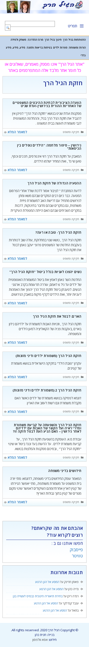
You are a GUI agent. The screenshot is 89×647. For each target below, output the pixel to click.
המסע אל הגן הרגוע (47, 582)
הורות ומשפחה (77, 47)
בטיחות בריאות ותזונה (39, 47)
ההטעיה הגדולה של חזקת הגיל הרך (54, 183)
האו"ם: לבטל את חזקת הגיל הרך (57, 316)
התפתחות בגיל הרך (74, 39)
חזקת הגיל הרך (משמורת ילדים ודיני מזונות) (48, 356)
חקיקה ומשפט (71, 132)
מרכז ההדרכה (35, 39)
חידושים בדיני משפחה (64, 471)
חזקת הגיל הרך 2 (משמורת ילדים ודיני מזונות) (47, 390)
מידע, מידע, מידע (15, 47)
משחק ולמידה (18, 39)
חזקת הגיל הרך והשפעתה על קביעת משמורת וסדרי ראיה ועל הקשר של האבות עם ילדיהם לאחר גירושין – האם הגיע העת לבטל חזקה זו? (47, 428)
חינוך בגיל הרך (53, 39)
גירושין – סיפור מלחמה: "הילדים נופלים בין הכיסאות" (49, 147)
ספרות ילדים (60, 47)
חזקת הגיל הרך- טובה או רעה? (58, 232)
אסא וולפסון (40, 639)
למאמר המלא (17, 132)
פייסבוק (76, 549)
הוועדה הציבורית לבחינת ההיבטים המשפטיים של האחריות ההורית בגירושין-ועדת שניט (47, 104)
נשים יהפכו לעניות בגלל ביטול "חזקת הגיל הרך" (45, 272)
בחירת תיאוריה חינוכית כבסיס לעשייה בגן (38, 596)
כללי (83, 55)
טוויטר (77, 556)
